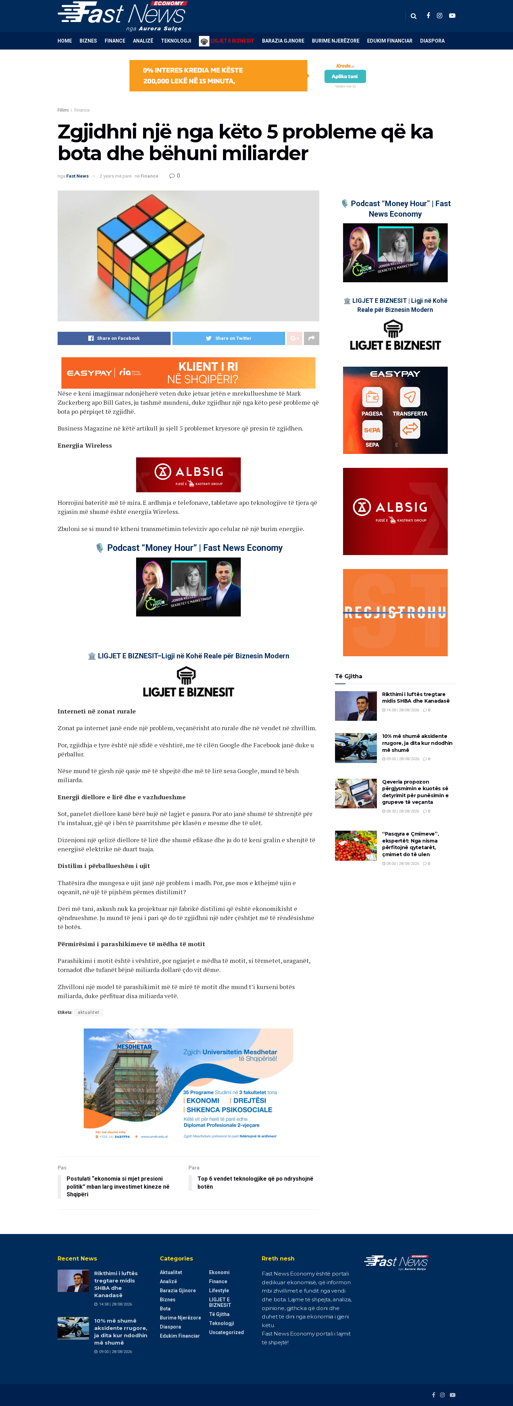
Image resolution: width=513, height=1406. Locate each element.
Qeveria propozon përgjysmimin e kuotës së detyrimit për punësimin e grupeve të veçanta (415, 792)
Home (65, 41)
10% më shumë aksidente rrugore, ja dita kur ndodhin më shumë (417, 743)
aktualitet (88, 1012)
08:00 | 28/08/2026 (402, 863)
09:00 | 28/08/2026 (402, 759)
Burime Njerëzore (335, 41)
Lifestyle (219, 1290)
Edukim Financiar (389, 41)
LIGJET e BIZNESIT (220, 1302)
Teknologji (176, 41)
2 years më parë (116, 176)
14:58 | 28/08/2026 (402, 710)
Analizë (143, 41)
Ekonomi (219, 1272)
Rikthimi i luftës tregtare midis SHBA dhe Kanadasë (416, 697)
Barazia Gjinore (283, 41)
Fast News (77, 176)
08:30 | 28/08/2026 (402, 811)
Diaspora (432, 41)
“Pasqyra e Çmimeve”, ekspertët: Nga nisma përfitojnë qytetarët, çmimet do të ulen (410, 844)
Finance (115, 41)
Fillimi (63, 110)
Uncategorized (226, 1332)
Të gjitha (219, 1314)
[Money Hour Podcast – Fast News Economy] (188, 587)
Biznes (88, 41)
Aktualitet (171, 1272)
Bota (165, 1308)
